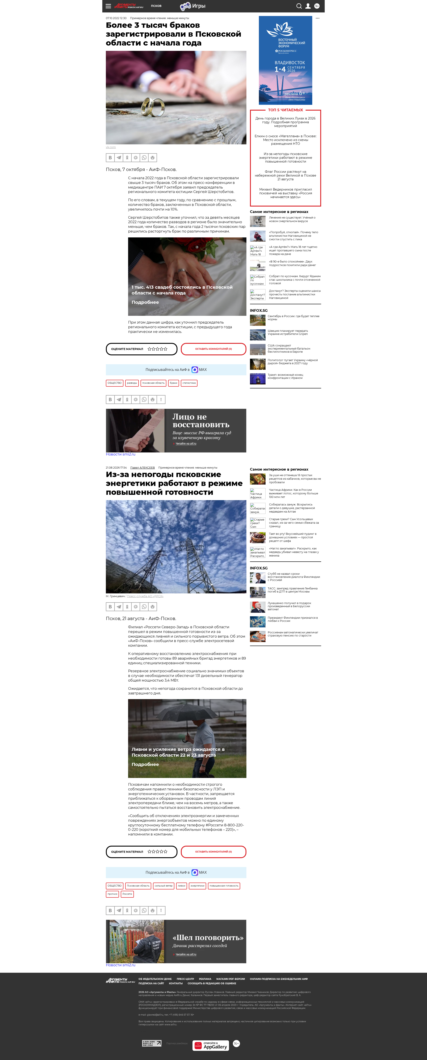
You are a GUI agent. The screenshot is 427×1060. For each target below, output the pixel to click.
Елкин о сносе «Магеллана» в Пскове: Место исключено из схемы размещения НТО (285, 140)
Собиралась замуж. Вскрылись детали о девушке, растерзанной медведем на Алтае (292, 508)
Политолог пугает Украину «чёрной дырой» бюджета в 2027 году (293, 362)
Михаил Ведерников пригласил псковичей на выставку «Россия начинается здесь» (285, 193)
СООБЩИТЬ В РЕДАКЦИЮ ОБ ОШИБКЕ (212, 983)
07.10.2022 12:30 (116, 18)
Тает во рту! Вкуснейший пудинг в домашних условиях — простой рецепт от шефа (292, 537)
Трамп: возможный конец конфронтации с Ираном (285, 376)
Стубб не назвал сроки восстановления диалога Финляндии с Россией (294, 577)
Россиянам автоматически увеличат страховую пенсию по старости (293, 634)
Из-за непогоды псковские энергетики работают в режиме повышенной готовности (285, 157)
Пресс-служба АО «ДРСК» (145, 596)
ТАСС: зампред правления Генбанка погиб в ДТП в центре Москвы (293, 590)
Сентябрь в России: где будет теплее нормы (293, 318)
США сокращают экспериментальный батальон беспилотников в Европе (289, 348)
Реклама (205, 979)
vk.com (111, 147)
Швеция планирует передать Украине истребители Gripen (288, 332)
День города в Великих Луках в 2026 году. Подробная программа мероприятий (286, 122)
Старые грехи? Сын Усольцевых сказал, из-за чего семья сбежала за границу (294, 522)
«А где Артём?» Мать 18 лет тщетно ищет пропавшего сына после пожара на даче (293, 250)
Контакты (176, 983)
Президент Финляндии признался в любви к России (293, 619)
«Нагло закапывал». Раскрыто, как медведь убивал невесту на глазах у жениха (294, 552)
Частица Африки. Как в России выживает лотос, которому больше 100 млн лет (293, 493)
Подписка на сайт (151, 983)
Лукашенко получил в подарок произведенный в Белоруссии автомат (289, 606)
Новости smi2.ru (120, 454)
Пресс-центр (185, 979)
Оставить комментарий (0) (213, 349)
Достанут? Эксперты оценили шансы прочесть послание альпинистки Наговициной (295, 294)
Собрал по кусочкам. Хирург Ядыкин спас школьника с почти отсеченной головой (295, 279)
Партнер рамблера (176, 1043)
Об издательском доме (155, 979)
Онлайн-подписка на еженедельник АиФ (279, 979)
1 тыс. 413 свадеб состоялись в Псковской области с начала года (182, 290)
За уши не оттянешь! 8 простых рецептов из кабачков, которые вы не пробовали (295, 478)
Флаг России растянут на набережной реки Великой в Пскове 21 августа (285, 175)
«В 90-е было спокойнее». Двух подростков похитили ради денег (292, 263)
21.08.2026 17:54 (116, 467)
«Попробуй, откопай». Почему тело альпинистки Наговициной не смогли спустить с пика (293, 236)
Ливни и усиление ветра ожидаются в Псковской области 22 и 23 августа (178, 752)
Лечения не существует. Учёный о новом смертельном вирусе (292, 219)
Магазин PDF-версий (230, 979)
